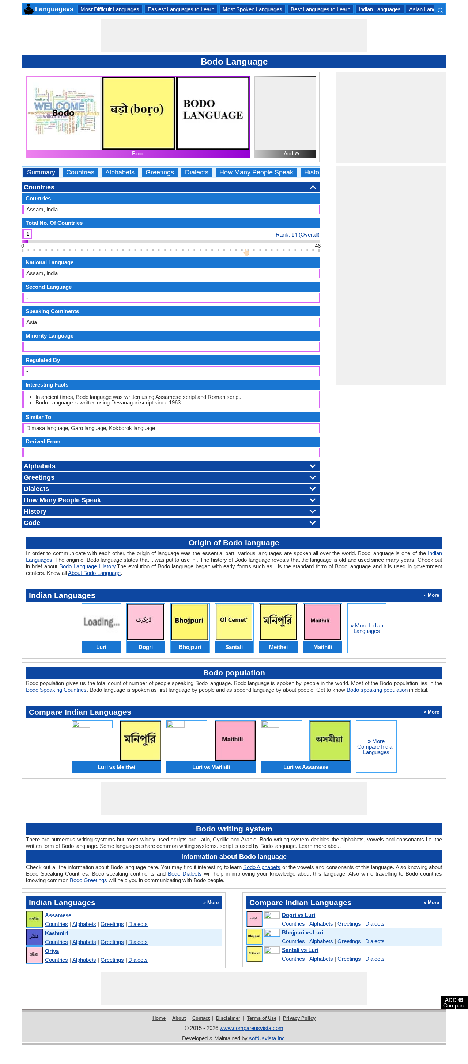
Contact (201, 1018)
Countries (80, 172)
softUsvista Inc (267, 1038)
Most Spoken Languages (252, 9)
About (179, 1018)
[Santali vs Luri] (262, 954)
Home (159, 1018)
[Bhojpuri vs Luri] (262, 937)
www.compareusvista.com (251, 1028)
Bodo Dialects (185, 874)
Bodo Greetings (88, 880)
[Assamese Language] (34, 920)
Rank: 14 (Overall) (298, 234)
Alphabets (120, 172)
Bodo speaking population (377, 690)
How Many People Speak (256, 172)
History (314, 172)
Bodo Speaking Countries (56, 690)
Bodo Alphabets (261, 867)
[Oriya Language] (34, 955)
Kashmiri (56, 933)
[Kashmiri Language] (34, 937)
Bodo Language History (87, 566)
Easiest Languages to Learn (181, 9)
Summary (41, 172)
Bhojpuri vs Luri (302, 932)
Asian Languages (429, 9)
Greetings (160, 172)
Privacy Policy (299, 1018)
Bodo (138, 153)
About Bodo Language (94, 573)
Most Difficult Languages (109, 9)
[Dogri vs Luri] (262, 919)
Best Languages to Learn (320, 9)
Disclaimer (228, 1018)
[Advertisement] (234, 35)
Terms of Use (261, 1018)
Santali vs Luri (300, 950)
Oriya (52, 951)
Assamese (58, 915)
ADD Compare (454, 1002)
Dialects (196, 172)
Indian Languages (380, 9)
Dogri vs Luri (298, 915)
